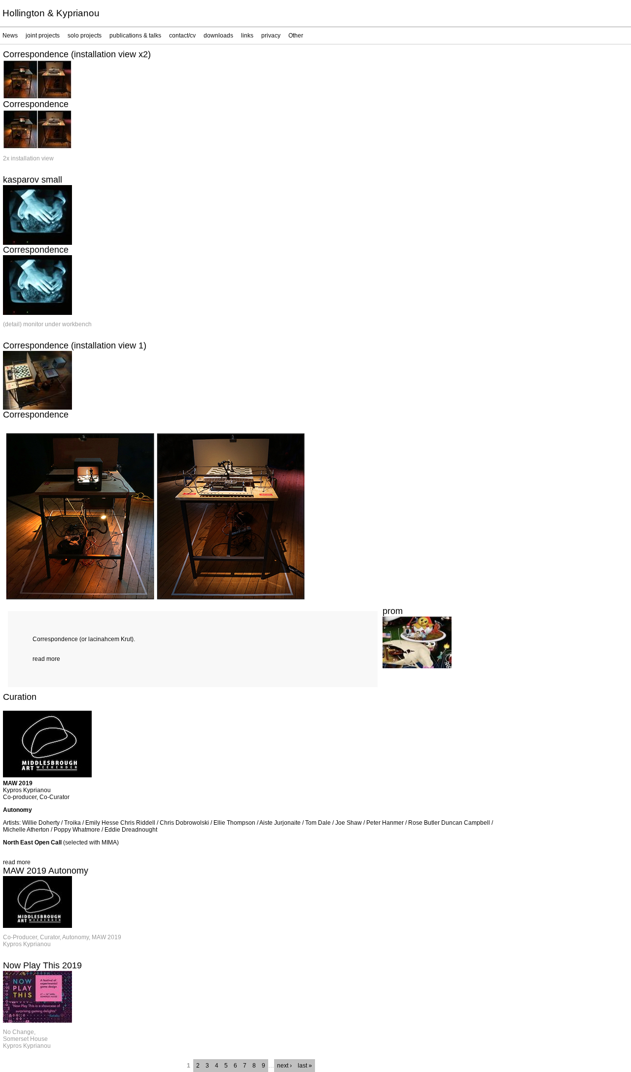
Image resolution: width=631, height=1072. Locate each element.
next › (284, 1065)
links (247, 35)
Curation (19, 697)
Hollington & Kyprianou (51, 13)
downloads (218, 35)
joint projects (43, 35)
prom (393, 611)
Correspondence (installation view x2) (77, 54)
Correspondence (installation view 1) (74, 345)
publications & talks (135, 35)
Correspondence (36, 104)
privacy (270, 35)
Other (295, 35)
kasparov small (32, 180)
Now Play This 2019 (42, 965)
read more (46, 658)
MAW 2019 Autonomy (45, 871)
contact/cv (182, 35)
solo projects (85, 35)
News (10, 35)
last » (305, 1065)
